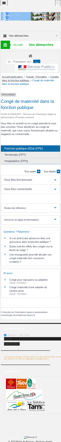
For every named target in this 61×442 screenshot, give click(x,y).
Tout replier (30, 171)
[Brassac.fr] (30, 18)
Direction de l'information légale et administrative (25, 312)
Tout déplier (50, 171)
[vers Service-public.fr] (36, 68)
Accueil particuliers (12, 76)
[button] (30, 179)
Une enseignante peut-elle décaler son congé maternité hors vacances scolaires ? (30, 258)
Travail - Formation (36, 76)
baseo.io (31, 315)
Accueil (18, 44)
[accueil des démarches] (30, 56)
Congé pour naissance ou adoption (28, 279)
